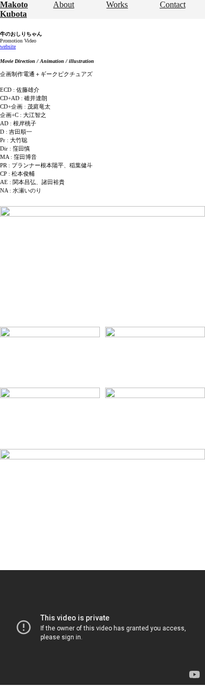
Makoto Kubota (14, 9)
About (63, 4)
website (8, 46)
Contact (173, 4)
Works (117, 4)
